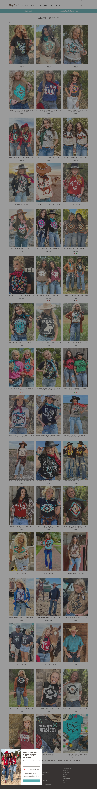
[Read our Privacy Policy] (39, 775)
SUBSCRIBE (31, 780)
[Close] (40, 750)
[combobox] (25, 769)
